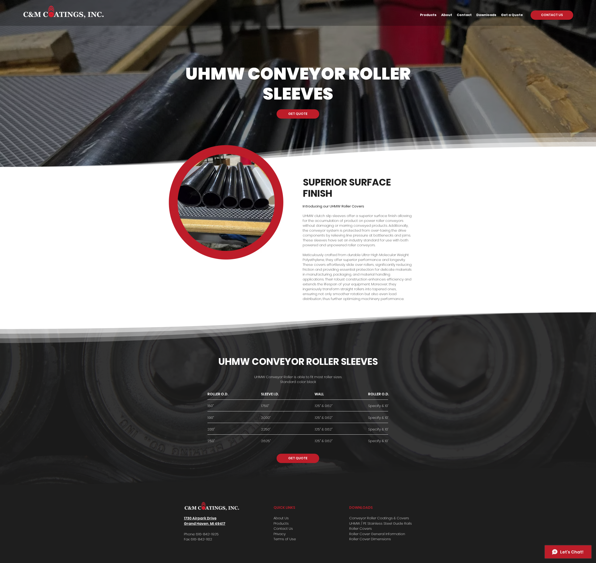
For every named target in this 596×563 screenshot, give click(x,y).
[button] (428, 15)
